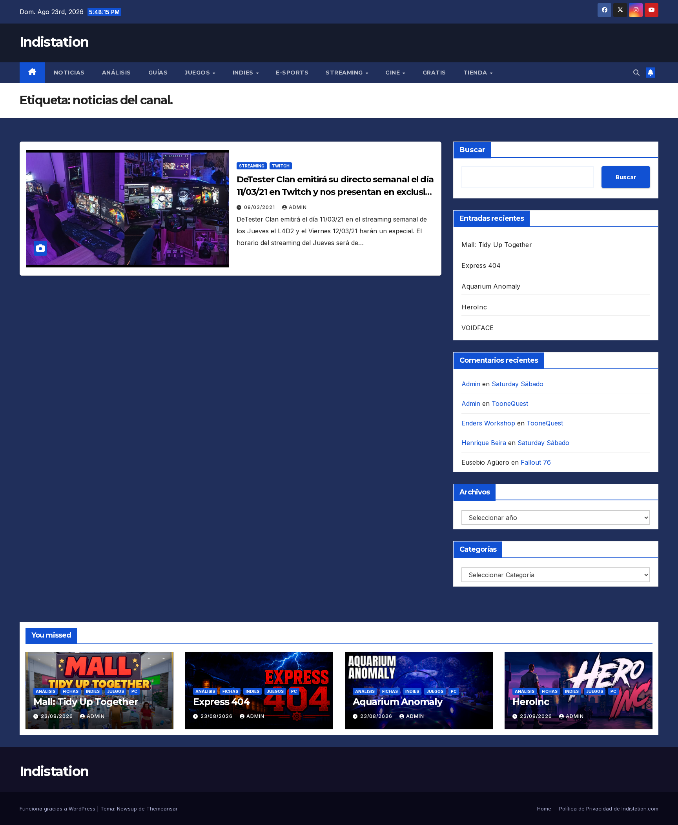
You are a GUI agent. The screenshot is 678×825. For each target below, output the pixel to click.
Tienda (476, 72)
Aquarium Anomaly (490, 286)
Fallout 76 (536, 462)
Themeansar (162, 808)
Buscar (472, 149)
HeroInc (474, 307)
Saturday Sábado (517, 384)
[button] (636, 72)
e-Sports (292, 72)
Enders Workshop (488, 423)
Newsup (127, 808)
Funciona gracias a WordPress (58, 808)
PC (134, 691)
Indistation (54, 42)
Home (544, 808)
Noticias (69, 72)
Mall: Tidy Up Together (496, 245)
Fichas (70, 691)
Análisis (116, 72)
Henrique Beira (483, 443)
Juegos (198, 72)
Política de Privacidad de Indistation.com (608, 808)
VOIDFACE (477, 328)
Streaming (345, 72)
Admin (298, 207)
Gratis (434, 72)
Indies (244, 72)
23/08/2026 (58, 716)
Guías (158, 72)
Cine (393, 72)
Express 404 (481, 265)
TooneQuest (510, 403)
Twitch (281, 166)
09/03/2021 (260, 207)
